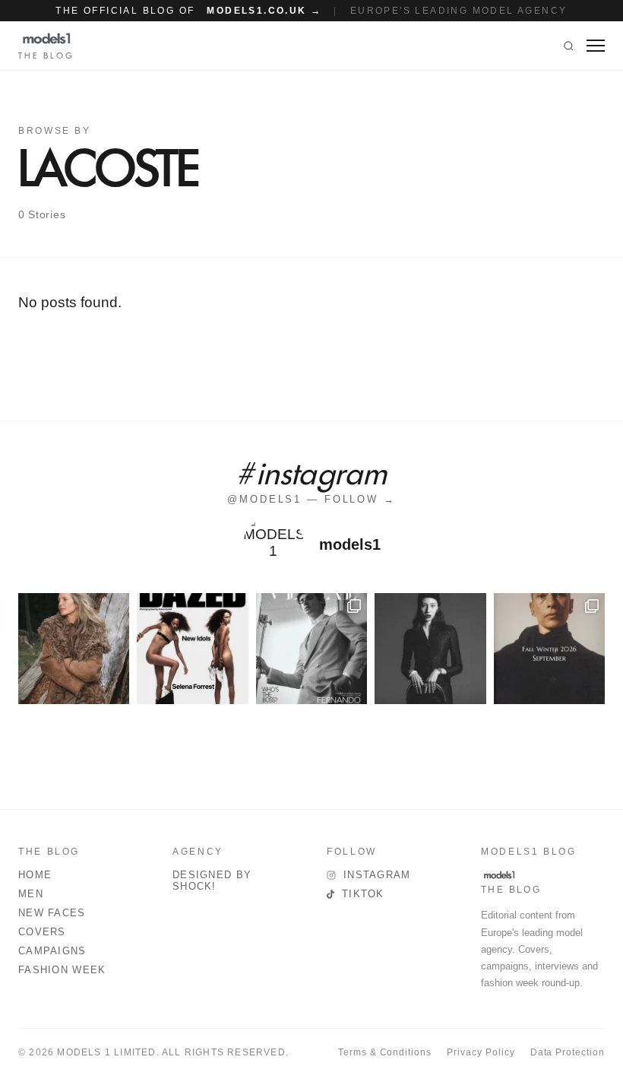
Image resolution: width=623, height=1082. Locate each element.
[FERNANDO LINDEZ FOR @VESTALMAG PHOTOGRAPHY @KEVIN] (311, 648)
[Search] (568, 45)
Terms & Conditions (385, 1052)
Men (30, 894)
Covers (42, 932)
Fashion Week (62, 970)
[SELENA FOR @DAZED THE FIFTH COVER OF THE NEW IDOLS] (192, 648)
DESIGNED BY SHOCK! (211, 880)
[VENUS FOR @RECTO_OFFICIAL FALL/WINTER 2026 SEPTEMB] (549, 648)
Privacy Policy (480, 1052)
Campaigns (52, 951)
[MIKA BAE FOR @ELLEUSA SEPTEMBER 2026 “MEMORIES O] (430, 648)
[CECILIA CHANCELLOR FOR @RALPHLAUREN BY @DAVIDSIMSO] (73, 648)
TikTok (363, 894)
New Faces (52, 913)
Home (35, 875)
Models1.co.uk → (264, 10)
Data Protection (567, 1052)
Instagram (377, 875)
